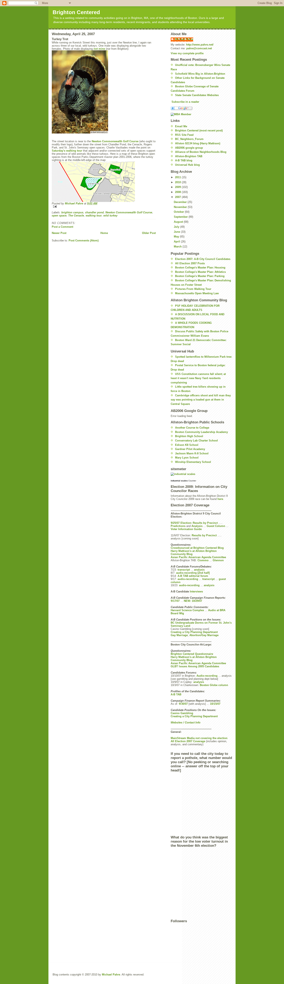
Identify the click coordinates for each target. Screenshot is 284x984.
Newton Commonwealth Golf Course (115, 141)
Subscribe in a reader (185, 101)
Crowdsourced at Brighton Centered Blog (197, 547)
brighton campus (72, 212)
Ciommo (203, 560)
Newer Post (59, 233)
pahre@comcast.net (199, 48)
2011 (178, 177)
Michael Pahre (184, 39)
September (181, 216)
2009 (178, 187)
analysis (199, 569)
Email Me (181, 126)
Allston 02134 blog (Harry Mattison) (197, 143)
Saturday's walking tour (67, 150)
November (181, 207)
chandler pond (94, 212)
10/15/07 (215, 703)
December (181, 202)
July (177, 226)
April (177, 241)
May (177, 236)
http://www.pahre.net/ (200, 44)
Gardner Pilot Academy (190, 449)
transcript (184, 569)
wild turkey (110, 215)
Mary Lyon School (187, 457)
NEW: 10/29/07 (193, 600)
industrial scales (179, 481)
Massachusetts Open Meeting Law (197, 293)
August (179, 221)
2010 (178, 182)
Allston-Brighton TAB (188, 156)
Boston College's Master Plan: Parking (200, 276)
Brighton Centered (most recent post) (199, 130)
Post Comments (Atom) (84, 240)
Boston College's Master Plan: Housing (200, 267)
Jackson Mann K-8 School (192, 453)
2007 (178, 197)
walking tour (94, 215)
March (178, 246)
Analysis (197, 526)
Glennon (218, 560)
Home (104, 233)
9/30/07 (183, 703)
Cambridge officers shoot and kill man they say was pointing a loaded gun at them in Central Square (201, 399)
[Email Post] (104, 206)
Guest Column (216, 526)
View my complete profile (187, 53)
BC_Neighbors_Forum (189, 139)
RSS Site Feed (184, 134)
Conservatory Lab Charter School (196, 440)
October (179, 211)
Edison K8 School (186, 444)
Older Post (149, 233)
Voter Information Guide (186, 529)
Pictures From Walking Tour (193, 289)
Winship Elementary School (193, 462)
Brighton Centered (76, 12)
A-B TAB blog (183, 160)
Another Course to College (192, 427)
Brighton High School (189, 436)
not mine (99, 48)
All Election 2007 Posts (190, 263)
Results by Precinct (204, 535)
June (177, 231)
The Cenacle (76, 215)
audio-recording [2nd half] (193, 572)
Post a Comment (62, 226)
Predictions (178, 526)
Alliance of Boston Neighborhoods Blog (200, 151)
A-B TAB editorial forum (193, 575)
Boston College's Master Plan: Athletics (200, 271)
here (220, 499)
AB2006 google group (189, 147)
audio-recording (188, 579)
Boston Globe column (214, 685)
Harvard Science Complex (187, 610)
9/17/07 (175, 600)
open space (59, 215)
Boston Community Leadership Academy (201, 432)
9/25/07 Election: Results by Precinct (194, 522)
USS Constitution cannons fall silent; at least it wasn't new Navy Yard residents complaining (198, 378)
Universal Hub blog (187, 164)
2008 (178, 192)
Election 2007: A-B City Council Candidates (202, 259)
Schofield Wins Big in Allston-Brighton (200, 73)
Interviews (196, 591)
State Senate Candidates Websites (197, 95)
